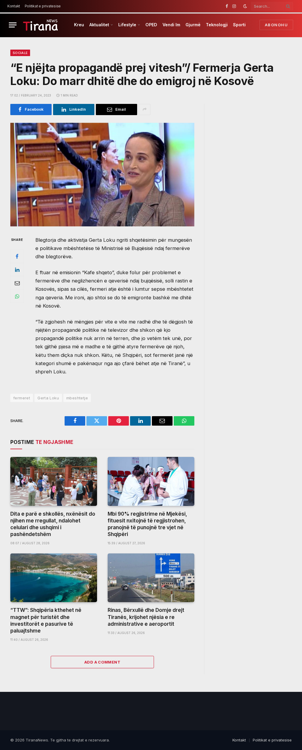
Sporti (239, 24)
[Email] (17, 283)
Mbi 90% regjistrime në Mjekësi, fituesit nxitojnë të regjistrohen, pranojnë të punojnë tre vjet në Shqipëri (147, 524)
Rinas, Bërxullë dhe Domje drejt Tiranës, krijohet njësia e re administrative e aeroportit (146, 617)
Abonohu (276, 24)
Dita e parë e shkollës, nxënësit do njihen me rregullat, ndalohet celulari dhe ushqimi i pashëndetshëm (52, 524)
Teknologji (217, 24)
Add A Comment (102, 662)
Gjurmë (193, 24)
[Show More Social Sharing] (144, 109)
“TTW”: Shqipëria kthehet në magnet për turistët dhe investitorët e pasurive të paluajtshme (45, 620)
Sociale (20, 53)
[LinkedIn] (17, 269)
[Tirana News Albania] (40, 25)
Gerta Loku (48, 398)
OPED (151, 24)
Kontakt (13, 6)
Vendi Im (171, 24)
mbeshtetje (77, 398)
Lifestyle (127, 24)
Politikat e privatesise (43, 6)
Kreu (79, 24)
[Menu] (13, 25)
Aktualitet (99, 24)
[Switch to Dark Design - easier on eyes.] (245, 6)
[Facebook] (17, 256)
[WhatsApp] (17, 296)
